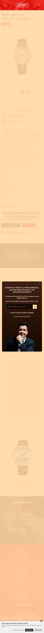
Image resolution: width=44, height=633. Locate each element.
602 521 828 (22, 296)
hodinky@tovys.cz (22, 298)
